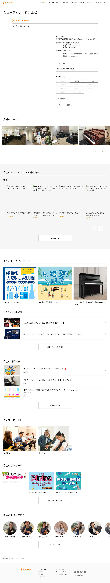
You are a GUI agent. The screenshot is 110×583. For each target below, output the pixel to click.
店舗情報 (43, 3)
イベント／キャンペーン (94, 3)
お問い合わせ (41, 577)
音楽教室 (65, 3)
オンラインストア (54, 3)
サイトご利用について (61, 574)
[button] (102, 151)
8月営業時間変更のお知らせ (21, 26)
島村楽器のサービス (78, 3)
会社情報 (40, 574)
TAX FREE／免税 (60, 569)
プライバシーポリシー (61, 571)
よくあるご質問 (42, 569)
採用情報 (40, 571)
